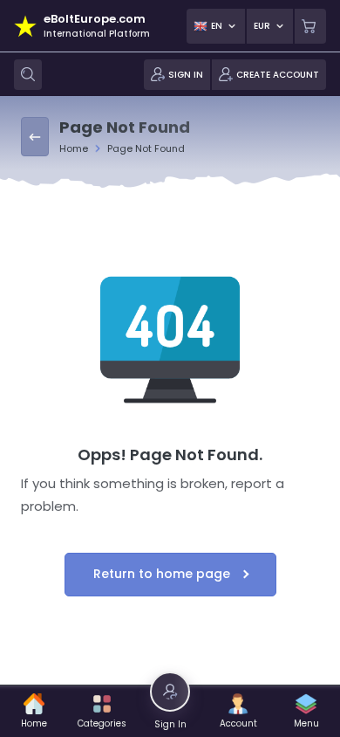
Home (73, 148)
